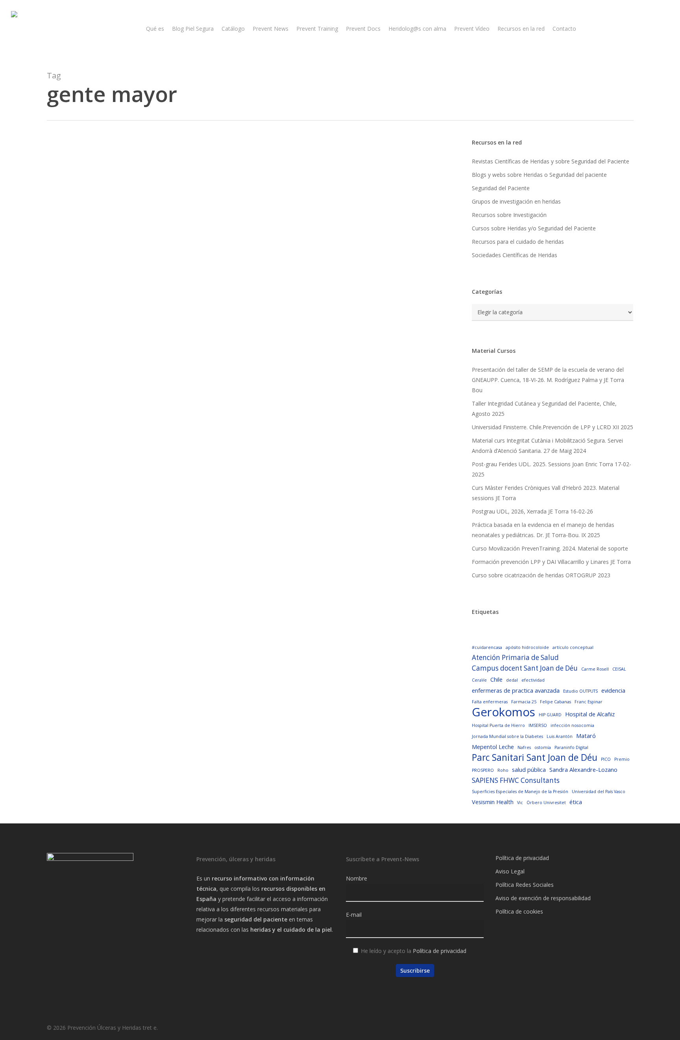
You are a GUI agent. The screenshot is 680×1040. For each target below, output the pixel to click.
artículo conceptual (572, 647)
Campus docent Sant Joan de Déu (525, 668)
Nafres (524, 747)
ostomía (542, 747)
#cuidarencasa (487, 647)
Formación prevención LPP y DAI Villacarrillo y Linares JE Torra (551, 561)
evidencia (613, 690)
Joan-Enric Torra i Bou (107, 359)
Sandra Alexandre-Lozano (583, 769)
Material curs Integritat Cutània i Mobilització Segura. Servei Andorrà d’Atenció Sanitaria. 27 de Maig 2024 (547, 445)
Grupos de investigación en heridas (516, 201)
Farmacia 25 (523, 701)
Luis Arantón (560, 736)
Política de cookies (519, 911)
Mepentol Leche (493, 747)
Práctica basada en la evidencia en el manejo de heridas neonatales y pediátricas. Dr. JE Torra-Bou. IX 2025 (543, 530)
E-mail (354, 914)
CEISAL (619, 669)
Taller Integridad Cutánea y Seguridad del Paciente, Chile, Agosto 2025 (544, 408)
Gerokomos (503, 712)
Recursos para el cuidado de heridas (518, 241)
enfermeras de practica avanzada (516, 690)
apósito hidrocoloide (527, 647)
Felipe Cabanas (555, 701)
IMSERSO (537, 725)
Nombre (356, 878)
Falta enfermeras (490, 701)
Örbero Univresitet (546, 802)
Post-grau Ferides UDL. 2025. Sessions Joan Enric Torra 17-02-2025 (551, 469)
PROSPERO (483, 770)
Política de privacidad (439, 951)
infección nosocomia (572, 725)
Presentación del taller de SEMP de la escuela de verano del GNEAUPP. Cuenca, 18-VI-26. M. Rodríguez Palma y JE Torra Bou (548, 380)
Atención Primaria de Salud (515, 657)
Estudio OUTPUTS (580, 691)
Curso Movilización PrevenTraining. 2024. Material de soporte (550, 548)
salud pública (529, 769)
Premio (622, 759)
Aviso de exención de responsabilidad (543, 898)
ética (575, 802)
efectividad (533, 680)
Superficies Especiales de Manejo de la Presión (520, 791)
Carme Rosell (595, 669)
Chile (496, 679)
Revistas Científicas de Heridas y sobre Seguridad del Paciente (550, 161)
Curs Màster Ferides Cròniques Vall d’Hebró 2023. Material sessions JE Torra (545, 493)
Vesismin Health (493, 802)
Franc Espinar (588, 701)
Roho (502, 770)
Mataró (586, 736)
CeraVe (479, 680)
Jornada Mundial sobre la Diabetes (507, 736)
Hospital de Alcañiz (590, 714)
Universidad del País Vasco (598, 791)
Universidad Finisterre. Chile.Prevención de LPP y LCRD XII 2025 (552, 427)
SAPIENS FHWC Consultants (516, 780)
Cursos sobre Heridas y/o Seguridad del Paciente (534, 228)
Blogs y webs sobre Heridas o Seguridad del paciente (539, 174)
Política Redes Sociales (524, 884)
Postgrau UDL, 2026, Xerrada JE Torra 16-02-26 (532, 511)
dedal (512, 680)
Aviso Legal (510, 871)
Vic (520, 802)
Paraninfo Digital (571, 747)
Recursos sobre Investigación (509, 215)
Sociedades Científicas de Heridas (514, 255)
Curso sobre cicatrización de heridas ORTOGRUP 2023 (541, 575)
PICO (606, 759)
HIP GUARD (550, 714)
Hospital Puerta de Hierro (498, 725)
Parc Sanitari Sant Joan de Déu (534, 758)
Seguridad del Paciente (501, 188)
